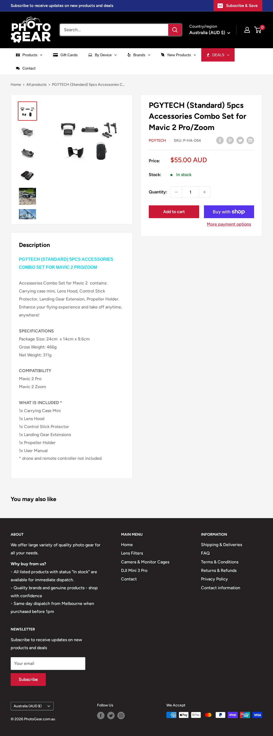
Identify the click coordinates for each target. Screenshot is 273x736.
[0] (258, 30)
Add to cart (174, 211)
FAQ (205, 553)
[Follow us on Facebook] (101, 715)
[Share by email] (250, 140)
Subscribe (28, 679)
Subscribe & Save (242, 5)
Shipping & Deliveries (221, 544)
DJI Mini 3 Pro (134, 570)
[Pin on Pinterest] (230, 140)
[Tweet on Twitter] (240, 140)
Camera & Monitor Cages (145, 561)
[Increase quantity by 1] (204, 192)
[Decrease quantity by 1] (176, 192)
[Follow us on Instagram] (121, 715)
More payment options (229, 224)
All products (36, 84)
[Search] (175, 30)
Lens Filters (132, 553)
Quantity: (158, 191)
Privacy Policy (214, 579)
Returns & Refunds (218, 570)
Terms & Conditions (219, 561)
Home (16, 84)
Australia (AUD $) (28, 706)
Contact (129, 579)
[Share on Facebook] (220, 140)
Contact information (220, 587)
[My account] (247, 30)
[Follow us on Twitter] (111, 715)
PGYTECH (157, 140)
